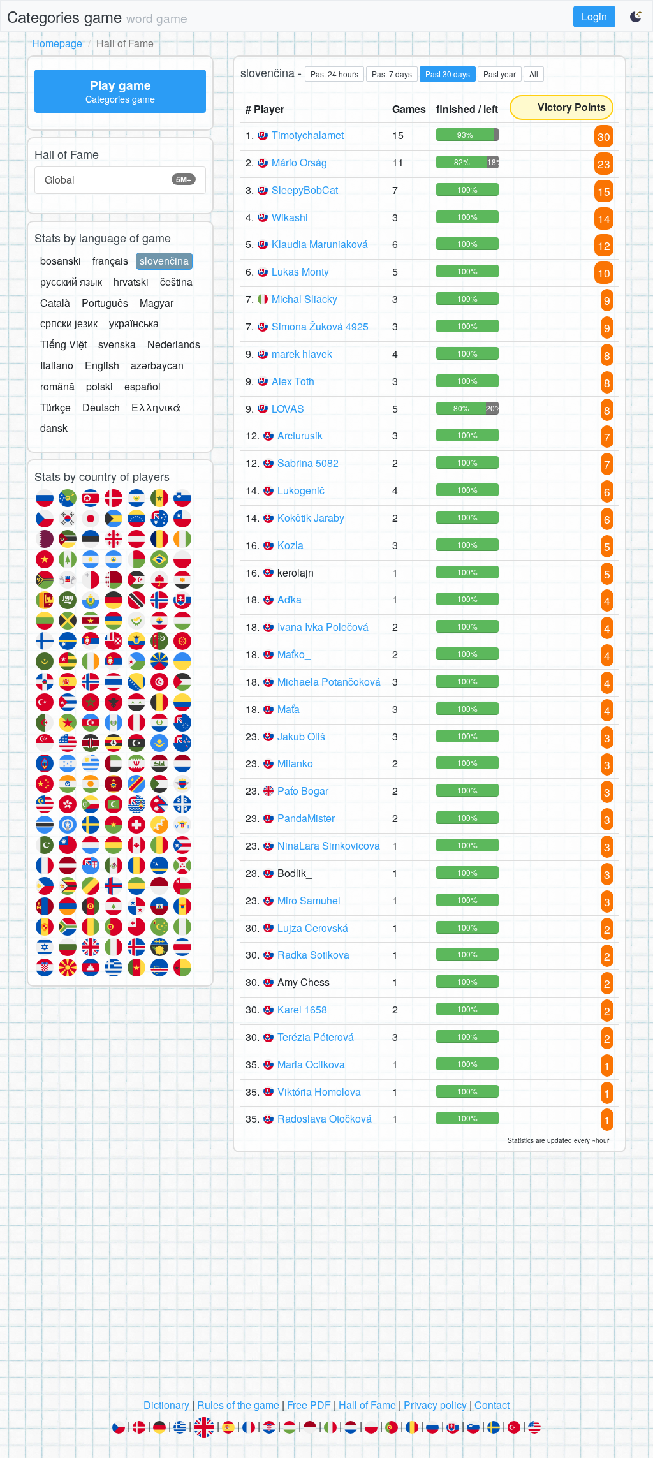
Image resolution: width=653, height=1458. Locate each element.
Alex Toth (293, 381)
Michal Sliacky (304, 298)
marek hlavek (302, 353)
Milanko (295, 763)
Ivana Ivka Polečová (323, 626)
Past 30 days (447, 73)
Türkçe (55, 407)
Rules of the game (238, 1404)
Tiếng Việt (63, 344)
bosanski (60, 260)
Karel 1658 (302, 1009)
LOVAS (288, 408)
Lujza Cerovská (312, 927)
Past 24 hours (334, 73)
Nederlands (173, 344)
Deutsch (101, 407)
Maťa (288, 709)
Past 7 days (392, 73)
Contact (492, 1404)
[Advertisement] (326, 1278)
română (57, 386)
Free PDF (309, 1404)
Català (55, 302)
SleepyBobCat (305, 189)
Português (105, 302)
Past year (499, 73)
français (110, 260)
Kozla (290, 545)
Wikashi (290, 217)
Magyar (156, 302)
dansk (54, 427)
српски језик (69, 323)
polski (99, 386)
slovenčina (164, 260)
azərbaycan (157, 365)
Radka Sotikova (313, 954)
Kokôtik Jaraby (310, 517)
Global (118, 179)
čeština (176, 281)
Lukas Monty (300, 271)
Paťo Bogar (302, 790)
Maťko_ (294, 654)
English (102, 365)
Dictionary (166, 1404)
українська (134, 323)
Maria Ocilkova (311, 1064)
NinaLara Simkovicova (328, 845)
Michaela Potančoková (329, 681)
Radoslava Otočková (324, 1118)
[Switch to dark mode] (636, 17)
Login (594, 16)
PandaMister (306, 818)
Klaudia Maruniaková (320, 244)
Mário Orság (299, 162)
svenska (117, 344)
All (533, 73)
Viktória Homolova (319, 1091)
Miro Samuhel (309, 900)
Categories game (97, 16)
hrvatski (131, 281)
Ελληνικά (155, 407)
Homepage (57, 43)
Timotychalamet (308, 135)
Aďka (289, 599)
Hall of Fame (367, 1404)
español (142, 386)
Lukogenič (301, 490)
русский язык (71, 281)
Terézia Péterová (315, 1036)
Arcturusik (300, 435)
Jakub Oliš (301, 736)
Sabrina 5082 (308, 462)
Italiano (56, 365)
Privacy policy (435, 1404)
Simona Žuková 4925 (320, 326)
